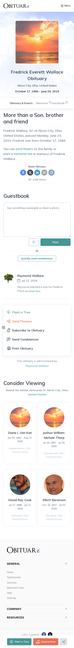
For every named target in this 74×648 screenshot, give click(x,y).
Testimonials (14, 577)
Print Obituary (22, 348)
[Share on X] (30, 172)
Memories (42, 103)
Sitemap (11, 597)
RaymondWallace (37, 366)
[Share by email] (44, 172)
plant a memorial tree (18, 154)
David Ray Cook (19, 500)
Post (55, 242)
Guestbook (58, 103)
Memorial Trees (15, 587)
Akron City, (54, 390)
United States (37, 394)
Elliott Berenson (54, 500)
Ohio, (65, 390)
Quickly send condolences (37, 258)
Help (9, 592)
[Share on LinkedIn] (37, 172)
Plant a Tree (22, 641)
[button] (37, 564)
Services (12, 582)
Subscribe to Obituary (28, 330)
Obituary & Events (21, 103)
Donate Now (48, 641)
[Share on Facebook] (23, 172)
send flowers (24, 149)
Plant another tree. (29, 291)
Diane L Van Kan (20, 433)
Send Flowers (22, 321)
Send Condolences (25, 339)
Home (10, 572)
